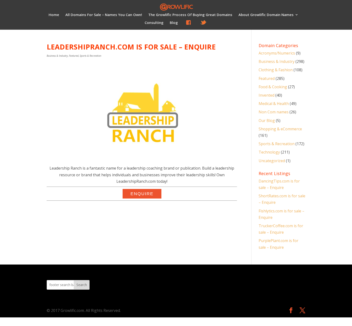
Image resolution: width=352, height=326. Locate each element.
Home (54, 15)
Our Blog (267, 120)
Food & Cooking (273, 86)
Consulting (154, 23)
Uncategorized (272, 160)
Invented (266, 95)
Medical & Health (274, 103)
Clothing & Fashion (276, 69)
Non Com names (274, 112)
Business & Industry (57, 55)
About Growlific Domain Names (266, 15)
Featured (74, 55)
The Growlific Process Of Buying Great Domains (190, 15)
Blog (174, 23)
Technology (269, 152)
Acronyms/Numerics (277, 53)
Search (81, 284)
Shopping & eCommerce (280, 129)
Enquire (142, 193)
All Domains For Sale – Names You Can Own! (103, 15)
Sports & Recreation (90, 55)
